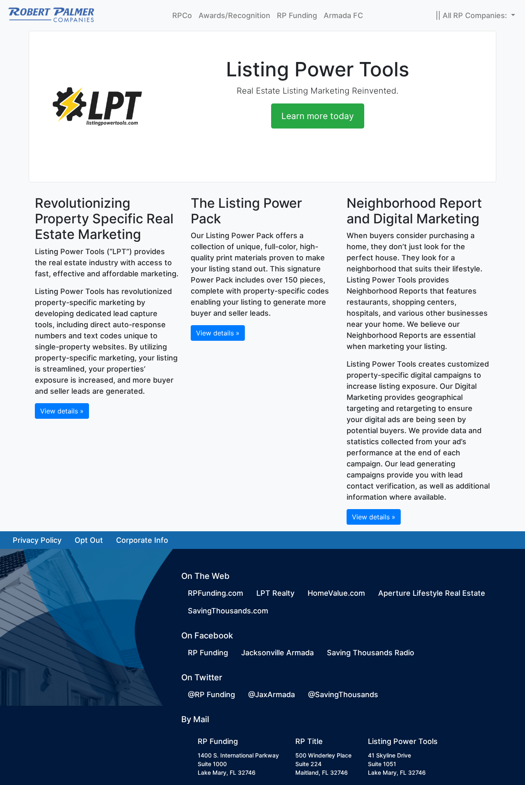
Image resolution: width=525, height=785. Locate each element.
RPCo (182, 15)
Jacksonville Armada (277, 652)
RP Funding (297, 15)
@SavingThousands (343, 694)
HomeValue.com (336, 593)
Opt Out (89, 540)
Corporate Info (142, 540)
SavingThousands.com (228, 610)
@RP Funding (211, 694)
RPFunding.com (215, 593)
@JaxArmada (271, 694)
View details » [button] (62, 411)
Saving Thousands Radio (370, 652)
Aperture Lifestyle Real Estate (431, 593)
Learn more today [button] (317, 116)
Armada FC (343, 15)
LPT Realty (275, 593)
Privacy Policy (37, 540)
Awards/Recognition (234, 15)
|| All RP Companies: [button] (472, 15)
